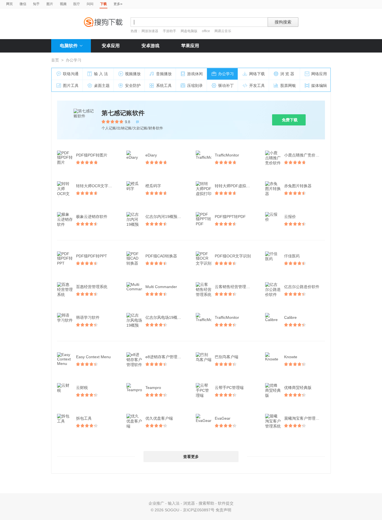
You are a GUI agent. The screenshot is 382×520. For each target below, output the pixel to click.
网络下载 (257, 74)
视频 (63, 4)
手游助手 (170, 31)
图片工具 (71, 85)
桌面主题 (102, 85)
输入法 (174, 503)
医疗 (76, 4)
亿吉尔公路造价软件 (301, 286)
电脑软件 (69, 45)
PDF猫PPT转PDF (230, 216)
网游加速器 (150, 31)
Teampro (153, 387)
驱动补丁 (226, 85)
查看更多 (191, 456)
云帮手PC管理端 (229, 387)
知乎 (36, 4)
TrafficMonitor (227, 155)
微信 (23, 4)
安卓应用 (111, 45)
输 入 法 (101, 74)
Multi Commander (161, 286)
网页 (9, 4)
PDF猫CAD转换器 (161, 256)
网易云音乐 (222, 31)
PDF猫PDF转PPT (91, 256)
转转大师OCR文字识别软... (97, 186)
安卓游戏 (150, 45)
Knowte (290, 357)
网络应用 (319, 74)
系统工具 (164, 85)
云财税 (82, 387)
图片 (49, 4)
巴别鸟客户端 (226, 357)
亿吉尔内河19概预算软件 (166, 216)
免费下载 (290, 120)
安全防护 (133, 85)
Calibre (290, 317)
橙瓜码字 (153, 186)
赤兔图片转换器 (298, 186)
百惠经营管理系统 (91, 286)
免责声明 (223, 510)
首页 (55, 60)
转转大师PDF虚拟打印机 (236, 186)
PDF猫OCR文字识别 (233, 256)
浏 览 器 (287, 74)
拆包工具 (84, 418)
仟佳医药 (292, 256)
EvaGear (222, 418)
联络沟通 (71, 74)
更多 (118, 3)
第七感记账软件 (123, 113)
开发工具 (257, 85)
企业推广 (156, 503)
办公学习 (226, 74)
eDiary (151, 155)
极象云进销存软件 (91, 216)
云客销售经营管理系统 (234, 286)
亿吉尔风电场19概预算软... (166, 317)
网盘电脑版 (189, 31)
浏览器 (189, 503)
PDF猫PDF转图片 (91, 155)
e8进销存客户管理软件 (165, 357)
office (206, 31)
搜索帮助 (206, 503)
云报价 (290, 216)
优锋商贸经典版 (298, 387)
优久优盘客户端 (159, 418)
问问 (90, 4)
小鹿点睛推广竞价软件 (303, 155)
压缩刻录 (195, 85)
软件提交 (226, 503)
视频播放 (133, 74)
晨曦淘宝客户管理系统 (303, 418)
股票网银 (288, 85)
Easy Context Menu (93, 357)
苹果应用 (190, 45)
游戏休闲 (195, 74)
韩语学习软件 (88, 317)
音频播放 (164, 74)
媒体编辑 (319, 85)
